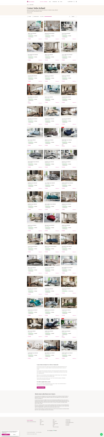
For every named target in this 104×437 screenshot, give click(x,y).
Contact (54, 424)
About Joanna (55, 421)
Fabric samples (42, 424)
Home (28, 4)
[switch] (27, 16)
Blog (53, 425)
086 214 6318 (70, 1)
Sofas (50, 1)
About (61, 1)
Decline (14, 434)
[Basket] (76, 1)
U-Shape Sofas (55, 1)
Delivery (54, 422)
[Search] (74, 1)
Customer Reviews (55, 423)
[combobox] (73, 16)
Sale (58, 1)
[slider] (44, 16)
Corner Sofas (43, 1)
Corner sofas (41, 421)
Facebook (68, 423)
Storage (30, 16)
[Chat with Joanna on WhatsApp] (101, 434)
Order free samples (41, 387)
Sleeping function (36, 16)
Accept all (5, 434)
